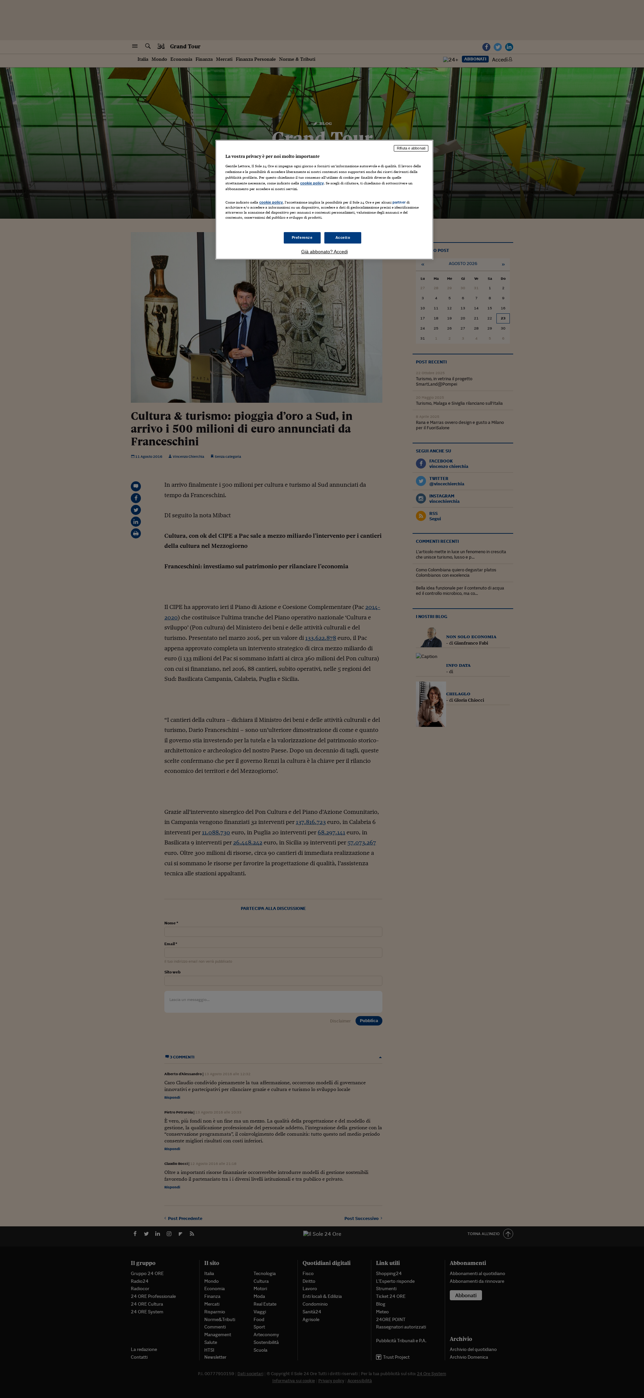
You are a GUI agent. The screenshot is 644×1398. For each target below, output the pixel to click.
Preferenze (302, 237)
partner (399, 202)
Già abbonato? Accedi (324, 251)
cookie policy (312, 183)
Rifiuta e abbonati (411, 148)
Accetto (343, 237)
